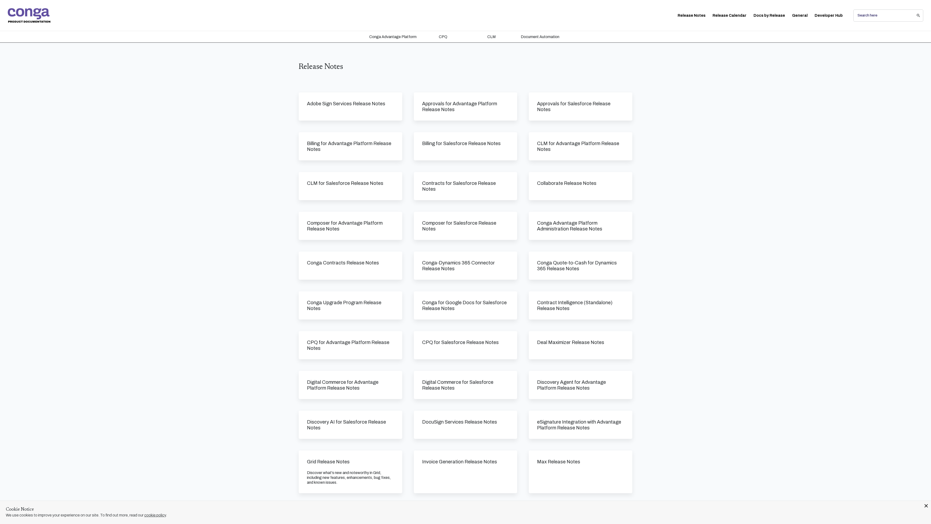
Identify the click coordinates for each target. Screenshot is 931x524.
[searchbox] (915, 15)
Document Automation (540, 37)
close (926, 506)
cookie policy (155, 515)
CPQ (443, 37)
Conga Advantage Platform (393, 37)
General (800, 15)
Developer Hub (829, 15)
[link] (29, 15)
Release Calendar (729, 15)
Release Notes (692, 15)
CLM (491, 37)
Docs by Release (769, 15)
